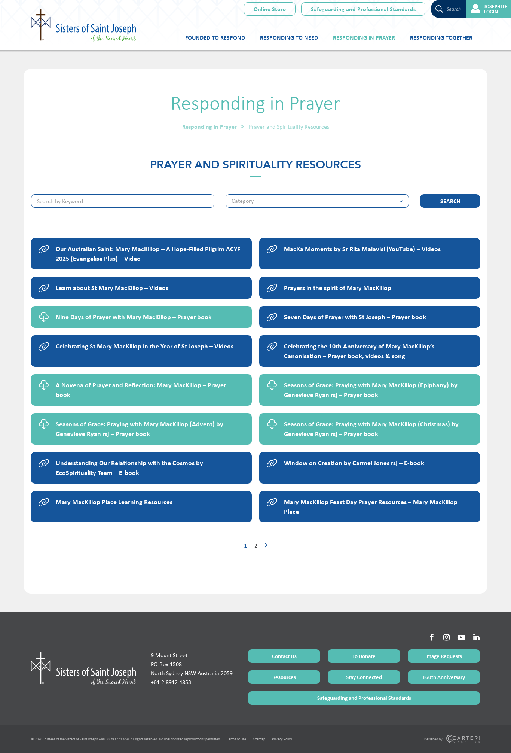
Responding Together (441, 37)
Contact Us (284, 656)
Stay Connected (364, 677)
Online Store (270, 9)
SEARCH (450, 201)
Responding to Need (289, 37)
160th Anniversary (443, 677)
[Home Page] (83, 668)
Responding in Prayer (364, 37)
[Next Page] (266, 545)
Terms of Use (236, 739)
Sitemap (259, 739)
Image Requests (443, 656)
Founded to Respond (215, 37)
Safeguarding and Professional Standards (363, 9)
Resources (284, 677)
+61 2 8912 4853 (171, 682)
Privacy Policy (282, 739)
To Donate (364, 656)
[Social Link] (431, 637)
